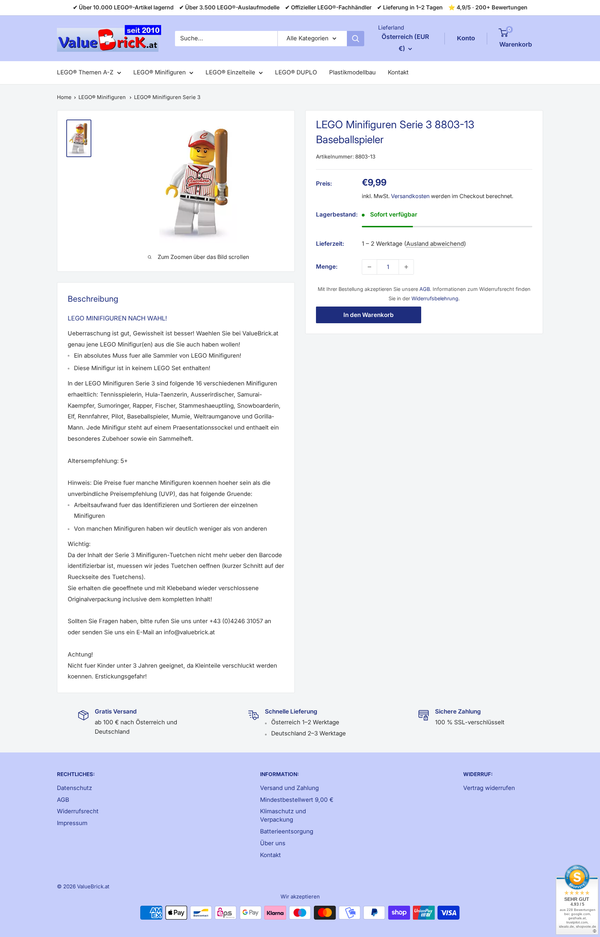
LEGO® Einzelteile (230, 72)
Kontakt (398, 72)
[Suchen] (355, 38)
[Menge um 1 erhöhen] (406, 267)
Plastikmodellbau (352, 72)
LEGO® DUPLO (296, 72)
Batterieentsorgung (286, 831)
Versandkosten (410, 196)
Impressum (72, 823)
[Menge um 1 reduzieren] (369, 267)
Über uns (272, 843)
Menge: (327, 266)
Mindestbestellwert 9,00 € (296, 799)
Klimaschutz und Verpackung (283, 815)
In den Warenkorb (368, 314)
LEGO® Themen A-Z (85, 72)
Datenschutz (74, 787)
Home (64, 97)
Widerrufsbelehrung (434, 298)
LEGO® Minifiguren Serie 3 (167, 97)
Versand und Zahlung (289, 787)
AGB (424, 289)
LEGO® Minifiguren (159, 72)
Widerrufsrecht (78, 811)
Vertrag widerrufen (489, 787)
